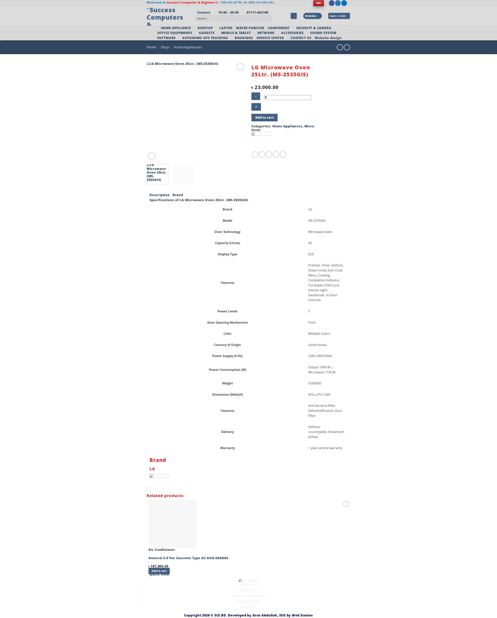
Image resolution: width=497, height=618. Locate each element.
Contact (248, 607)
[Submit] (268, 18)
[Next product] (340, 47)
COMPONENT (279, 28)
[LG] (261, 141)
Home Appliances (188, 47)
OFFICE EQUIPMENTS (174, 33)
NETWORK (266, 33)
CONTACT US (300, 38)
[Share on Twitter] (262, 154)
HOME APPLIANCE (176, 28)
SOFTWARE (166, 38)
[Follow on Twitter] (338, 3)
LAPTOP (226, 28)
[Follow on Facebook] (332, 3)
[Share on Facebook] (255, 154)
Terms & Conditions (248, 596)
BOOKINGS (244, 38)
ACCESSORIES (292, 33)
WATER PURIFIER (250, 28)
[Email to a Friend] (269, 154)
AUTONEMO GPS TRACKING (205, 38)
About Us (248, 584)
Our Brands (249, 590)
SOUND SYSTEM (323, 33)
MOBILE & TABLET (236, 33)
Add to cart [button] (159, 571)
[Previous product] (347, 47)
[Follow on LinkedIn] (344, 3)
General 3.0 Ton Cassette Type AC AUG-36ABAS (188, 558)
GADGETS (207, 33)
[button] (294, 16)
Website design (328, 38)
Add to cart (264, 117)
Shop (165, 47)
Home (151, 47)
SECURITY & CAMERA (313, 28)
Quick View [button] (159, 574)
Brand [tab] (178, 195)
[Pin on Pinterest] (276, 154)
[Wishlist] (240, 66)
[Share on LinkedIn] (283, 154)
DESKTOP (205, 28)
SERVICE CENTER (270, 38)
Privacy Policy (248, 601)
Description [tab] (159, 195)
